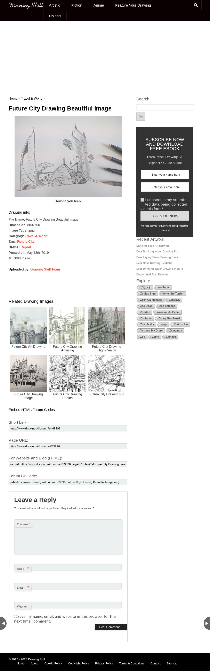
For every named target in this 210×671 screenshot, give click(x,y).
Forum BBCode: (23, 476)
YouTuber (164, 287)
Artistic (54, 5)
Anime (99, 5)
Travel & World (36, 236)
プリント (145, 287)
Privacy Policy (104, 663)
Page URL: (18, 440)
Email (23, 588)
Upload (55, 16)
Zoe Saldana (167, 305)
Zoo (142, 336)
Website (22, 606)
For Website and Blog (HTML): (35, 458)
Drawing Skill (36, 659)
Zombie (145, 312)
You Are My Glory (151, 330)
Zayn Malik (147, 324)
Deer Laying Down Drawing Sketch (158, 257)
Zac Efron (146, 305)
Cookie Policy (53, 663)
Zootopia (146, 318)
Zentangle (175, 330)
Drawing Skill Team (45, 269)
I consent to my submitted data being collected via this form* (163, 204)
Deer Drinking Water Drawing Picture (159, 268)
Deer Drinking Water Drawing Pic (157, 251)
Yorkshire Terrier (173, 293)
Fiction (76, 5)
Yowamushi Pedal (168, 312)
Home (21, 663)
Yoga (164, 324)
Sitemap (172, 663)
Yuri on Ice (181, 324)
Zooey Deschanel (169, 318)
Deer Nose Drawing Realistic (154, 263)
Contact (156, 663)
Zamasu (171, 336)
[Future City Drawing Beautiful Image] (68, 195)
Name (23, 569)
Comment (24, 524)
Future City (25, 241)
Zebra (155, 336)
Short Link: (18, 422)
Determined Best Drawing (152, 274)
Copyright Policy (78, 663)
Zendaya (174, 299)
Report (26, 247)
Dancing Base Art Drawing (153, 245)
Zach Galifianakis (151, 299)
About (34, 663)
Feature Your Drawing (133, 5)
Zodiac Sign (148, 293)
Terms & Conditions (131, 663)
